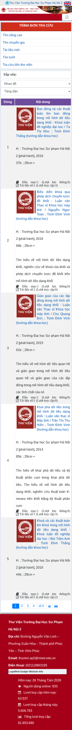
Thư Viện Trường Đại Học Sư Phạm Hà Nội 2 (35, 2)
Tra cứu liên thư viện (17, 64)
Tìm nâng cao (12, 35)
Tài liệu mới (11, 50)
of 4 (42, 606)
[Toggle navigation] (67, 17)
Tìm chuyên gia (14, 42)
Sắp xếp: (10, 74)
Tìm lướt (9, 57)
